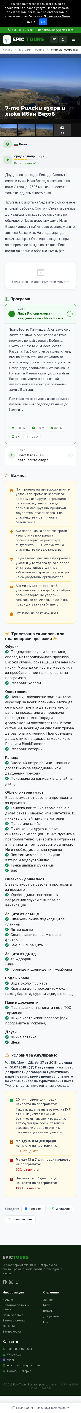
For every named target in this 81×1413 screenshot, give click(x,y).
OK (43, 22)
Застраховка (12, 1331)
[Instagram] (11, 1282)
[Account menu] (63, 39)
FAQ (46, 1321)
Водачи (48, 1310)
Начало (8, 49)
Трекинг (38, 49)
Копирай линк (22, 1219)
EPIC (28, 39)
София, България (19, 1371)
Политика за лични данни (16, 1307)
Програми (24, 49)
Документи (51, 1316)
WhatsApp (63, 1208)
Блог (46, 1305)
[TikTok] (17, 1282)
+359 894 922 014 (23, 29)
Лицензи (9, 1326)
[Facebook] (4, 1282)
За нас (48, 1299)
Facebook (35, 1208)
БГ (54, 39)
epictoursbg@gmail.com (57, 29)
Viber (10, 1360)
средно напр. (25, 156)
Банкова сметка (14, 1320)
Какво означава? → (26, 163)
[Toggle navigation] (73, 39)
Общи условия (13, 1315)
